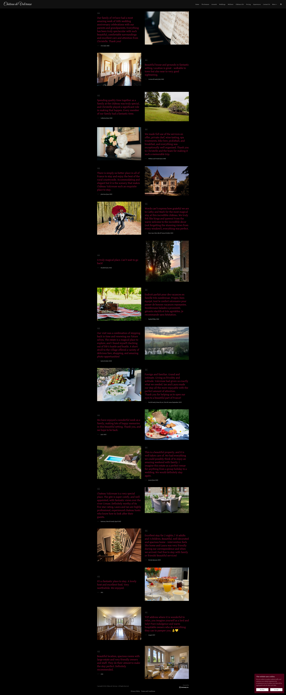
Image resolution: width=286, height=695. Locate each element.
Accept (276, 689)
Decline (262, 689)
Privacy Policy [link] (135, 691)
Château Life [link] (240, 4)
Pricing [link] (248, 4)
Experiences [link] (257, 4)
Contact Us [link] (266, 4)
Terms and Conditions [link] (148, 691)
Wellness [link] (230, 4)
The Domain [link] (205, 4)
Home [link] (197, 4)
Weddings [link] (222, 4)
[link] (43, 5)
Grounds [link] (214, 4)
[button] (274, 4)
